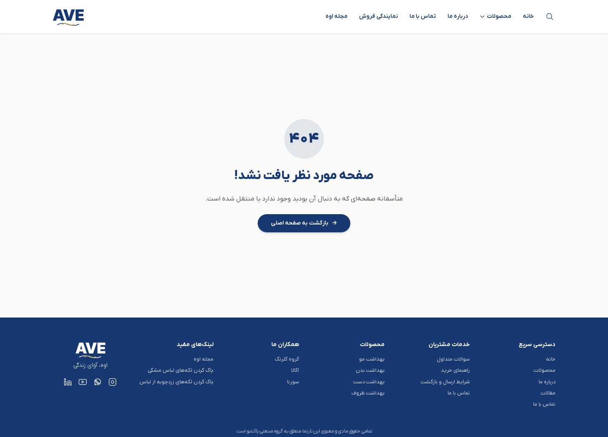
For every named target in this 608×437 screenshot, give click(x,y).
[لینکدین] (68, 382)
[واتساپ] (97, 382)
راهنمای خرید (455, 370)
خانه (528, 16)
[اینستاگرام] (112, 382)
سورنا (293, 381)
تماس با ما (422, 16)
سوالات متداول (453, 359)
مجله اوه (336, 16)
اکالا (295, 370)
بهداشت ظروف (368, 392)
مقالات (548, 392)
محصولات (544, 370)
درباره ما (458, 16)
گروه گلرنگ (287, 359)
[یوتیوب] (83, 382)
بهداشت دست (369, 381)
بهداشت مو (372, 359)
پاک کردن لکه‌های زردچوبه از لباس (176, 381)
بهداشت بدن (370, 370)
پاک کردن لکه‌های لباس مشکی (180, 370)
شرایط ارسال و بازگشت (445, 381)
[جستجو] (549, 16)
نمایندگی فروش (378, 16)
